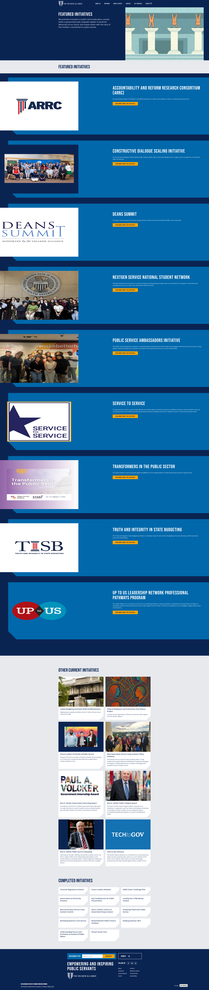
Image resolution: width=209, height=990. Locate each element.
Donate (123, 956)
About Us (98, 3)
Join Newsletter (74, 956)
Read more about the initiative (125, 104)
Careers (128, 3)
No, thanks (183, 985)
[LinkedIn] (135, 963)
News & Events (117, 3)
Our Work (107, 3)
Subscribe (108, 956)
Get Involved (138, 3)
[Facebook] (128, 963)
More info (51, 986)
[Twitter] (132, 963)
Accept (176, 985)
